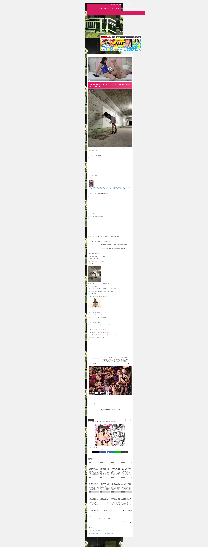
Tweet (93, 403)
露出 (106, 421)
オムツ (116, 510)
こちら (118, 409)
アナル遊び (106, 510)
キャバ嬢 (110, 510)
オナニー (91, 512)
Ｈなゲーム (94, 510)
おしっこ (101, 510)
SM (107, 512)
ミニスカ (95, 421)
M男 (124, 510)
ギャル (109, 512)
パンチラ (91, 421)
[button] (124, 452)
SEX (99, 510)
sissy (122, 510)
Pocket (95, 403)
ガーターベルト (97, 512)
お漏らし (104, 512)
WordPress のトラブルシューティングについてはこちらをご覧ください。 (101, 533)
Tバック (89, 510)
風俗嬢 (115, 421)
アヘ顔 (114, 510)
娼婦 (103, 421)
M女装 (128, 510)
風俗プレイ (110, 421)
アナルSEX (119, 510)
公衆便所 (99, 421)
